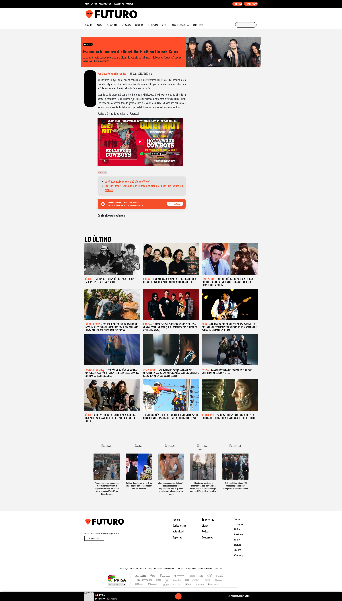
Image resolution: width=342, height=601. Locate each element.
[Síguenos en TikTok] (235, 13)
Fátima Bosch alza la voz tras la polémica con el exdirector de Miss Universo (139, 486)
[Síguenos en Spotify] (252, 13)
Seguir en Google (175, 204)
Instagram (238, 524)
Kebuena (219, 580)
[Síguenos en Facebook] (239, 13)
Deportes (139, 25)
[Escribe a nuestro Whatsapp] (256, 13)
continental (187, 580)
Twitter (236, 539)
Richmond (138, 587)
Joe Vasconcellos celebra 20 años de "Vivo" (127, 181)
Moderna (152, 587)
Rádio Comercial (223, 587)
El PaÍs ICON (176, 587)
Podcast (206, 531)
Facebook (238, 534)
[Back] (165, 596)
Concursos (198, 25)
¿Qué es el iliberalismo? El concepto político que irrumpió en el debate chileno (235, 486)
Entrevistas (152, 25)
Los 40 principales (153, 576)
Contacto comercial (94, 538)
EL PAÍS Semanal (194, 580)
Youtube (237, 544)
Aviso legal (124, 568)
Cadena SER (192, 576)
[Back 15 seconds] (172, 596)
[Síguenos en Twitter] (243, 13)
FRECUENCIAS (118, 3)
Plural (164, 587)
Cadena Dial (210, 580)
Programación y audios (240, 596)
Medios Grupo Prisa (116, 584)
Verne (202, 580)
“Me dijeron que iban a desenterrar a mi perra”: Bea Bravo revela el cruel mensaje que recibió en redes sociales (203, 487)
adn (209, 576)
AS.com (200, 576)
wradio (166, 580)
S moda (187, 587)
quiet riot (103, 172)
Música (99, 25)
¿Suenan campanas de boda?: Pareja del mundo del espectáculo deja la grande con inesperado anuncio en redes (171, 488)
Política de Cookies (155, 568)
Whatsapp (238, 555)
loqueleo (199, 587)
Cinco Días (177, 580)
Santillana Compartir (180, 576)
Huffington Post (144, 580)
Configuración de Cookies (173, 568)
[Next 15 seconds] (185, 596)
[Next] (191, 596)
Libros (205, 525)
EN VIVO (94, 3)
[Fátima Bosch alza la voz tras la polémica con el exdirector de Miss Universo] (139, 467)
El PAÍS (140, 576)
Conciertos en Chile (180, 25)
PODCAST (129, 3)
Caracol (219, 576)
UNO (158, 580)
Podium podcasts (138, 583)
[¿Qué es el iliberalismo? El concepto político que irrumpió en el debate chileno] (235, 467)
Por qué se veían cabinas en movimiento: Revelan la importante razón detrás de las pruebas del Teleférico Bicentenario (107, 488)
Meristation (211, 587)
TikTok (236, 529)
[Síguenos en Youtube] (247, 13)
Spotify (237, 549)
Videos (164, 25)
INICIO (86, 3)
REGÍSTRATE (251, 4)
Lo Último (88, 25)
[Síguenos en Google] (226, 13)
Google (236, 519)
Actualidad (126, 25)
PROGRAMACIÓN (105, 3)
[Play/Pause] (178, 596)
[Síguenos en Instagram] (230, 13)
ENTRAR (238, 4)
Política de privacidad (138, 568)
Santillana (165, 576)
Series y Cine (112, 25)
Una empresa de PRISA (116, 578)
